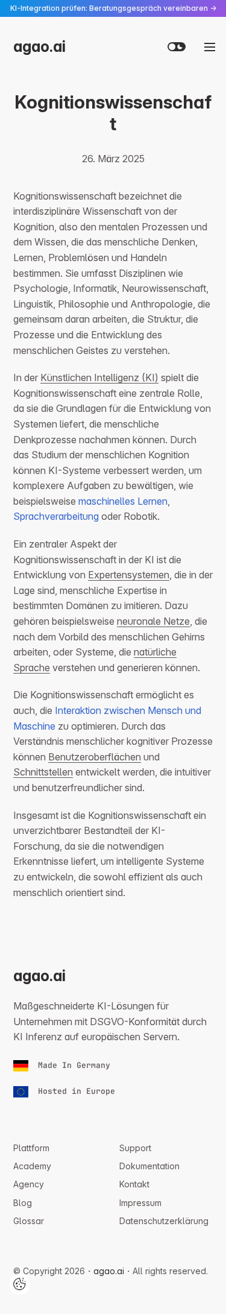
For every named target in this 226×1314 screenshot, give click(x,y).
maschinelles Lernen (123, 501)
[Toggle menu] (209, 47)
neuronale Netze (153, 621)
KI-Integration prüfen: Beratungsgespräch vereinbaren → (113, 8)
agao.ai (39, 46)
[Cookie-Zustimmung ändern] (19, 1284)
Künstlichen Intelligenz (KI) (99, 377)
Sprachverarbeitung (56, 516)
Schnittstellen (43, 772)
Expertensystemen (128, 575)
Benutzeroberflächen (94, 757)
